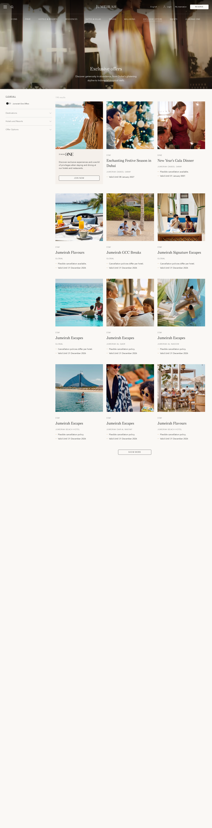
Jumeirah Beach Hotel (67, 429)
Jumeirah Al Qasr (115, 344)
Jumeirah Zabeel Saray (118, 172)
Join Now (79, 178)
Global (59, 258)
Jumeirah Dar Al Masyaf (119, 429)
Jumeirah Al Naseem (168, 344)
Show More (134, 452)
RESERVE (199, 6)
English (153, 7)
